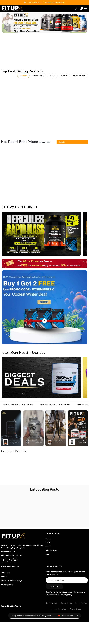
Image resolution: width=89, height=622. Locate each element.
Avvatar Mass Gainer (74, 113)
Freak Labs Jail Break (44, 180)
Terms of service (76, 609)
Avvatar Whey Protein (14, 113)
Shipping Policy (7, 585)
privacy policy (66, 594)
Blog (47, 554)
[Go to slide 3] (48, 29)
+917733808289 (33, 2)
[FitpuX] (12, 9)
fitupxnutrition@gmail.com (54, 2)
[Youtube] (15, 560)
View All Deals (44, 142)
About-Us (5, 576)
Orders (48, 546)
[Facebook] (3, 560)
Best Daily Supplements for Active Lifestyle (44, 516)
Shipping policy (81, 603)
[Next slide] (82, 23)
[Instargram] (9, 560)
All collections (51, 550)
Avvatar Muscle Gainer (44, 113)
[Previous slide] (7, 23)
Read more (5, 524)
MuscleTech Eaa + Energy (14, 180)
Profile (48, 542)
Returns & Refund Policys (11, 581)
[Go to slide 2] (44, 29)
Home (48, 539)
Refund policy (66, 603)
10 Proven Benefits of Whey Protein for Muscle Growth (14, 516)
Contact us (5, 572)
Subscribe (54, 586)
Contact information (58, 609)
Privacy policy (51, 603)
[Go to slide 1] (41, 29)
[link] (15, 50)
